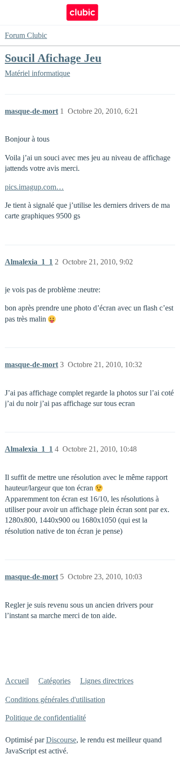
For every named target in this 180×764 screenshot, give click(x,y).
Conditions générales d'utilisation (55, 699)
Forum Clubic (26, 35)
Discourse (61, 740)
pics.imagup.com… (34, 187)
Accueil (17, 681)
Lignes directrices (106, 681)
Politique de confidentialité (45, 718)
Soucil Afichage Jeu (53, 57)
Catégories (54, 681)
